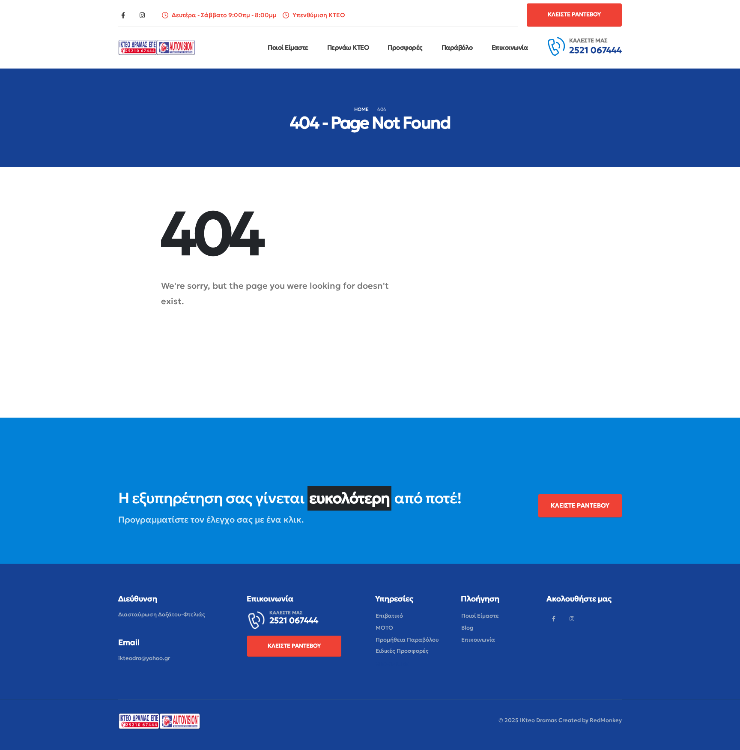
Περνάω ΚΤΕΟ (348, 47)
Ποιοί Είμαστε (288, 47)
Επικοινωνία (510, 47)
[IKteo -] (156, 47)
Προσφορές (405, 47)
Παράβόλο (457, 47)
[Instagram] (142, 15)
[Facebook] (123, 15)
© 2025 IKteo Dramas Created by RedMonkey (560, 720)
